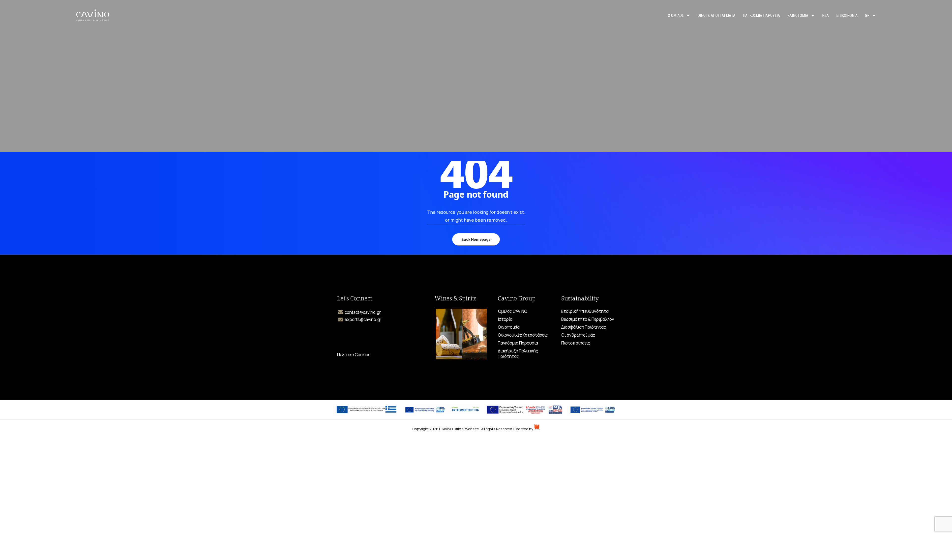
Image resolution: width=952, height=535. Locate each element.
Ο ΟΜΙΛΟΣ (676, 15)
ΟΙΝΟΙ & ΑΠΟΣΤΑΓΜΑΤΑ (716, 15)
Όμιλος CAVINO (512, 311)
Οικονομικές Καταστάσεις (523, 335)
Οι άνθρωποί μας (578, 335)
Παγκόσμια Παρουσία (518, 343)
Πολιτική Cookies (353, 354)
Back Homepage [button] (476, 239)
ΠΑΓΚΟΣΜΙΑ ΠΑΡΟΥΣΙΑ (761, 15)
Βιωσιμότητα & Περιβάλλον (587, 319)
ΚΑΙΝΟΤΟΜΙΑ (797, 15)
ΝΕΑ (825, 15)
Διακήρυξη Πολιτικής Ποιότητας (518, 353)
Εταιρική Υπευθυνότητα (585, 311)
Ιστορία (505, 319)
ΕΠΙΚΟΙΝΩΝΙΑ (847, 15)
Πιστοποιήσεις (575, 343)
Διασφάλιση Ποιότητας (583, 327)
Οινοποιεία (509, 327)
